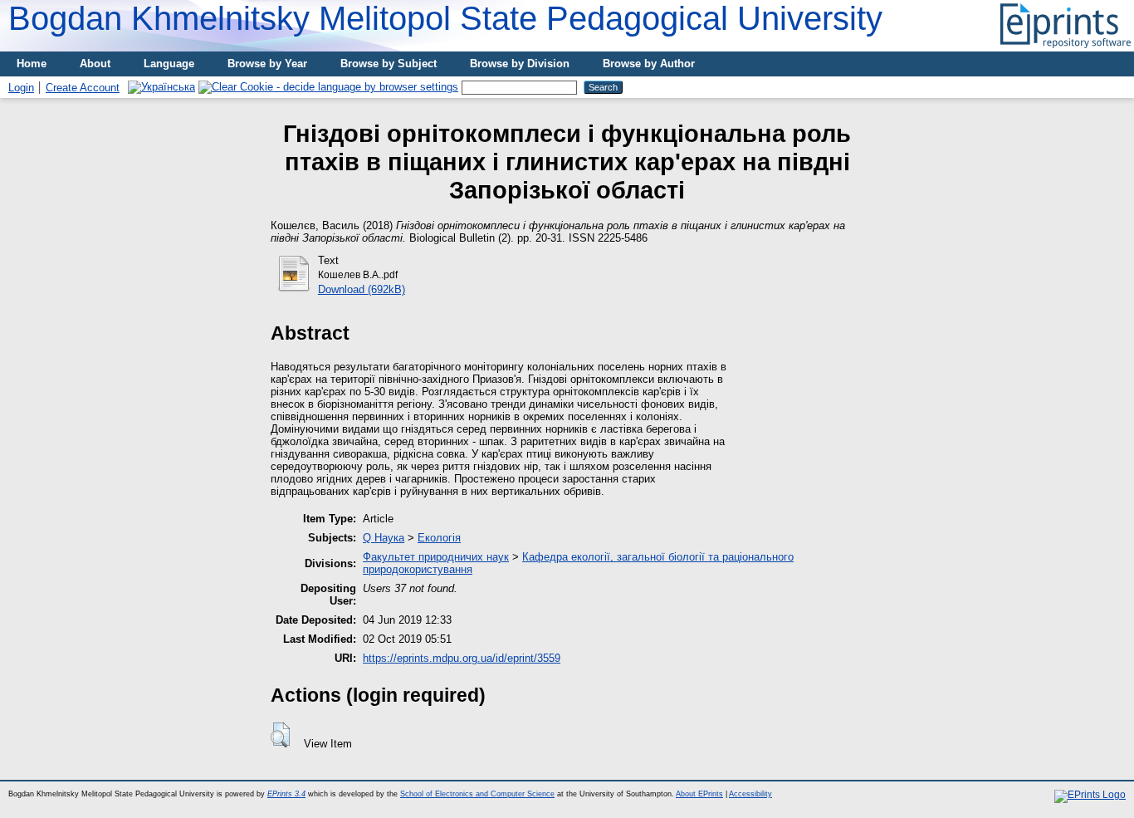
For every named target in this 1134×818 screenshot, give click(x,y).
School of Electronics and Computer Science (477, 794)
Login (21, 87)
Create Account (83, 87)
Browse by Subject (388, 63)
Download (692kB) (361, 289)
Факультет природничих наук (436, 557)
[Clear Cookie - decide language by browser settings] (328, 87)
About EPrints (699, 794)
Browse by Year (267, 63)
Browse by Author (649, 63)
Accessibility (750, 794)
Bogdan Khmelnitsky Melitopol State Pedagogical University (445, 18)
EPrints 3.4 (286, 794)
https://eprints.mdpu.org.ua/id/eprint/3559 (461, 658)
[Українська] (161, 87)
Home (31, 63)
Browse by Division (519, 63)
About (95, 63)
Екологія (439, 537)
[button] (280, 734)
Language (169, 63)
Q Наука (383, 537)
